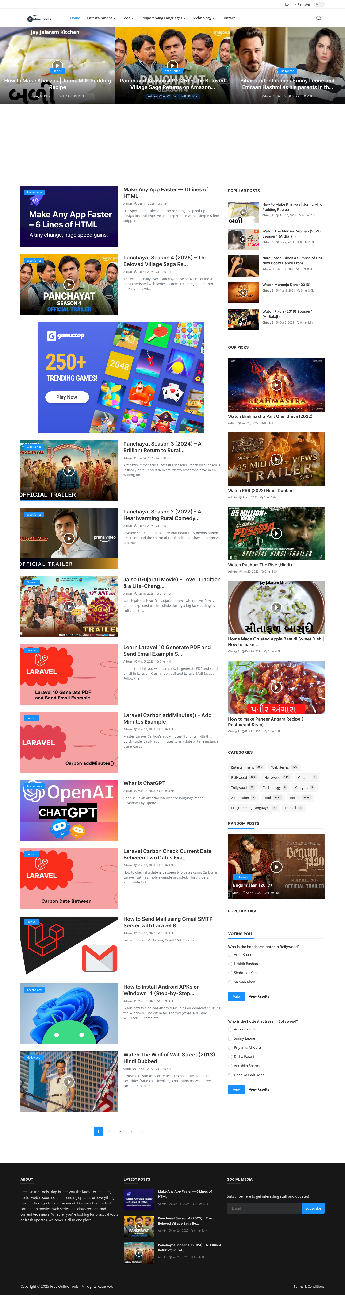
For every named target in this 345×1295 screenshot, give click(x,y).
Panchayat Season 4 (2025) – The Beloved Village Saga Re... (165, 260)
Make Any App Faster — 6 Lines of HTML (165, 192)
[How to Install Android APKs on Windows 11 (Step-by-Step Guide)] (69, 1013)
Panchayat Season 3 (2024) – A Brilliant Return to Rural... (162, 447)
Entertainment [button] (100, 17)
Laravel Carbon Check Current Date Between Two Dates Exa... (167, 854)
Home (75, 17)
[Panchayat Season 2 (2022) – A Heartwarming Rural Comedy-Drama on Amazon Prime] (69, 538)
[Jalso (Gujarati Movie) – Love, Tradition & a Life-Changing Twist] (69, 606)
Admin (152, 96)
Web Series (284, 767)
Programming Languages (253, 808)
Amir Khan (242, 954)
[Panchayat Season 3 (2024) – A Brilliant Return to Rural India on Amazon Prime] (69, 470)
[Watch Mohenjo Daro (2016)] (243, 292)
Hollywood (276, 777)
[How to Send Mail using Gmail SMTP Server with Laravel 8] (69, 946)
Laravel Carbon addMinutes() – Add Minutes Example (167, 718)
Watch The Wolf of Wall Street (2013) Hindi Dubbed (169, 1058)
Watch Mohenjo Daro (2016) (286, 284)
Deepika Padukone (249, 1074)
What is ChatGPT (144, 783)
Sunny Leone (244, 1038)
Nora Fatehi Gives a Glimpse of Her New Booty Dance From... (292, 260)
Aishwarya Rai (245, 1029)
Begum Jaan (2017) (252, 885)
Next (316, 867)
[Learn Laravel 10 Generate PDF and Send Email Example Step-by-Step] (69, 674)
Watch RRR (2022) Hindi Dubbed (261, 490)
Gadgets (304, 787)
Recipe (300, 797)
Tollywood (242, 787)
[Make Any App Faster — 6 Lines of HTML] (69, 216)
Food (272, 797)
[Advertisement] (172, 144)
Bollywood (243, 777)
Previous (237, 867)
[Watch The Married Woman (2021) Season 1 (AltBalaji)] (243, 239)
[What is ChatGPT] (69, 810)
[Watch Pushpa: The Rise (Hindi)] (276, 533)
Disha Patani (244, 1056)
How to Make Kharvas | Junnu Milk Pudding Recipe (292, 207)
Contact (228, 17)
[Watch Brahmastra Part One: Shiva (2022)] (276, 385)
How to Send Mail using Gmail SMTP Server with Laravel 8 (168, 922)
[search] (319, 18)
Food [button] (126, 17)
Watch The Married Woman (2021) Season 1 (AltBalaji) (291, 234)
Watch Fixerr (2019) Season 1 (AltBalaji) (287, 314)
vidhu (127, 1069)
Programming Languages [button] (161, 17)
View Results (259, 996)
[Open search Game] (121, 377)
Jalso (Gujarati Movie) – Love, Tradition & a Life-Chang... (172, 582)
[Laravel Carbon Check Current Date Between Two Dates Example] (69, 878)
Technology (274, 787)
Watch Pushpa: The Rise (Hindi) (260, 564)
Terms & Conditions (309, 1286)
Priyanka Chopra (247, 1047)
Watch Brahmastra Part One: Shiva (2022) (270, 416)
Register (304, 4)
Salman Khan (244, 981)
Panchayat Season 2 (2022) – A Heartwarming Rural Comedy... (162, 515)
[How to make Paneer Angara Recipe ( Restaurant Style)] (276, 687)
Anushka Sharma (247, 1065)
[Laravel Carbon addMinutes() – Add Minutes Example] (69, 742)
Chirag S (36, 96)
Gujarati (307, 777)
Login (289, 4)
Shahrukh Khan (246, 972)
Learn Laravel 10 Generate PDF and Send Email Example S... (167, 650)
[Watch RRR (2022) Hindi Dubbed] (276, 459)
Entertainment (246, 767)
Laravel (293, 808)
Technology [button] (202, 17)
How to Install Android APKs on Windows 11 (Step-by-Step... (161, 990)
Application (242, 797)
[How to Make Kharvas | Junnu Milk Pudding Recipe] (243, 212)
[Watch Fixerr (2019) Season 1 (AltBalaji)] (243, 319)
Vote (236, 996)
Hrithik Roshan (246, 963)
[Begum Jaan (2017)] (276, 867)
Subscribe (313, 1208)
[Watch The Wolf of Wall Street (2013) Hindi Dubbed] (69, 1081)
